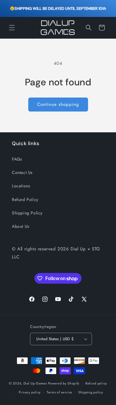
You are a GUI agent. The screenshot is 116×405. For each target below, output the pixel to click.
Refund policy (96, 383)
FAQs (17, 159)
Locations (21, 186)
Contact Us (22, 172)
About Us (20, 226)
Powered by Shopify (64, 383)
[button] (11, 27)
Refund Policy (25, 199)
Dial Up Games (35, 383)
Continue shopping (58, 104)
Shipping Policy (27, 213)
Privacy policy (30, 392)
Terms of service (59, 392)
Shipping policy (90, 392)
